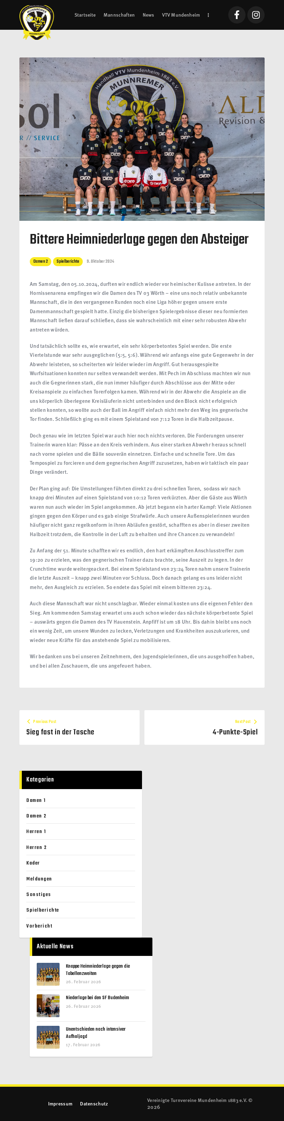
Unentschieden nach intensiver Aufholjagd (96, 1033)
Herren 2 (36, 847)
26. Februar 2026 (83, 981)
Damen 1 (36, 800)
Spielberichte (67, 261)
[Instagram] (256, 15)
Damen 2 (40, 261)
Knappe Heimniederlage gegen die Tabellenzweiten (98, 970)
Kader (33, 863)
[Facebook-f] (237, 15)
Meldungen (39, 879)
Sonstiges (38, 895)
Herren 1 (36, 832)
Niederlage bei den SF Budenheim (97, 998)
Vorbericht (39, 926)
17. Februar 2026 (83, 1044)
